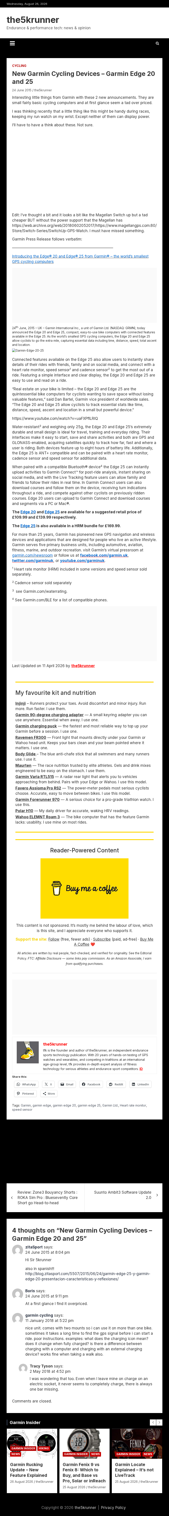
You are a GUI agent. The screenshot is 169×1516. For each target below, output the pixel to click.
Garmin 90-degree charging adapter (49, 715)
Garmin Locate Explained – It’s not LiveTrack (134, 1470)
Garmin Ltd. (110, 1105)
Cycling (19, 66)
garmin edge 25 (89, 1105)
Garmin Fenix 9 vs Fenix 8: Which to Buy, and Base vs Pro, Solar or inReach (84, 1472)
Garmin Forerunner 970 (37, 799)
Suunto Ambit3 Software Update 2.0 (122, 1195)
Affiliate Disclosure (48, 958)
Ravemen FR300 (30, 737)
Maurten (23, 765)
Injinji (20, 703)
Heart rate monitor (133, 1105)
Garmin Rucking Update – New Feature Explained (28, 1470)
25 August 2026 (74, 1487)
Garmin (26, 1105)
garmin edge (42, 1105)
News (15, 1454)
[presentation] (153, 1422)
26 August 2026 (21, 1481)
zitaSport (34, 1247)
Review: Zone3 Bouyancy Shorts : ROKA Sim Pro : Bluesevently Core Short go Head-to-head (48, 1197)
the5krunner (33, 19)
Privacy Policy (113, 1507)
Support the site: (31, 939)
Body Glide (26, 754)
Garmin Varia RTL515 (34, 777)
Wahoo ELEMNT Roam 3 (37, 817)
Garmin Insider (25, 1422)
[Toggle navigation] (12, 43)
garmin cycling (39, 1315)
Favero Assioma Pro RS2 (38, 788)
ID (141, 1069)
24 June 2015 (21, 90)
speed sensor (22, 1109)
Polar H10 (24, 811)
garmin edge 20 (64, 1105)
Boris (30, 1291)
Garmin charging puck (36, 726)
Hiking (44, 1448)
